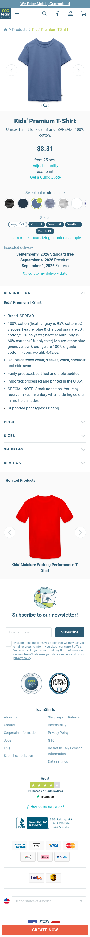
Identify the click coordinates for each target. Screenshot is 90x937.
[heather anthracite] (9, 203)
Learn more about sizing (29, 238)
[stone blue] (36, 203)
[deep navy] (23, 203)
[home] (6, 30)
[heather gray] (63, 203)
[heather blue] (50, 203)
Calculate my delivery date (45, 273)
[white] (77, 203)
